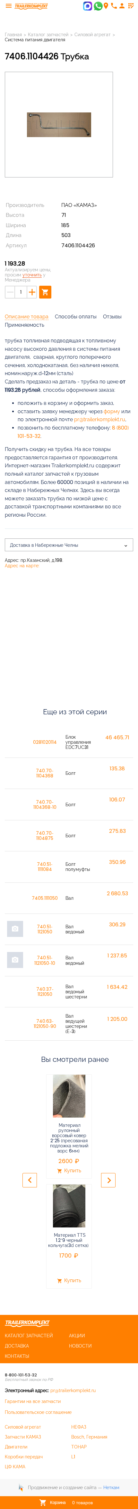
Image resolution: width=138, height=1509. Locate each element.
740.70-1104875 (45, 836)
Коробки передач (24, 1456)
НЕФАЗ (78, 1427)
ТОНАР (79, 1446)
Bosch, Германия (89, 1436)
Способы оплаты (76, 317)
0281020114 (45, 742)
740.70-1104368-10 (44, 805)
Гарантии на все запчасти (33, 1401)
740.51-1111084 (45, 867)
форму (112, 411)
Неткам (111, 1487)
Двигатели (16, 1446)
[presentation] (29, 1180)
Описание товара (26, 317)
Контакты (17, 1356)
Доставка (17, 1346)
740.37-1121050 (45, 992)
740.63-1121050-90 (45, 1024)
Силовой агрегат (23, 1427)
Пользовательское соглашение (38, 1412)
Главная (13, 34)
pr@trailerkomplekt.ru (73, 1390)
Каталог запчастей (48, 34)
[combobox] (69, 544)
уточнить (32, 274)
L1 (73, 1456)
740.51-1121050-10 (44, 960)
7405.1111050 (45, 898)
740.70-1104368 (45, 773)
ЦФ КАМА (15, 1466)
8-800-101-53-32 (21, 1375)
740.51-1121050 (45, 929)
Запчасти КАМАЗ (23, 1436)
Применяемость (24, 325)
